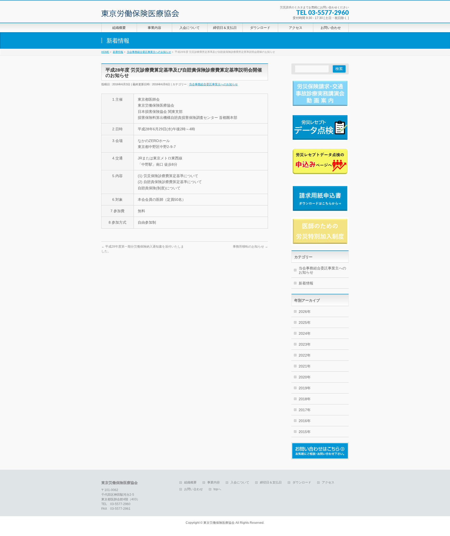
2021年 (305, 366)
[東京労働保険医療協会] (140, 11)
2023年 (305, 344)
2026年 (305, 311)
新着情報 (306, 283)
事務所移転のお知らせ (250, 246)
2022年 (305, 355)
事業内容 (213, 482)
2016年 (305, 421)
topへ (217, 489)
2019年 (305, 388)
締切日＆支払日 (271, 482)
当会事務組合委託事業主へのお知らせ (213, 84)
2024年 (305, 333)
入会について (239, 482)
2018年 (305, 399)
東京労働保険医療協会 (219, 523)
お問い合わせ (193, 489)
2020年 (305, 377)
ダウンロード (301, 482)
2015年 (305, 432)
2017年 (305, 410)
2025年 (305, 322)
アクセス (328, 482)
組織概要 (190, 482)
